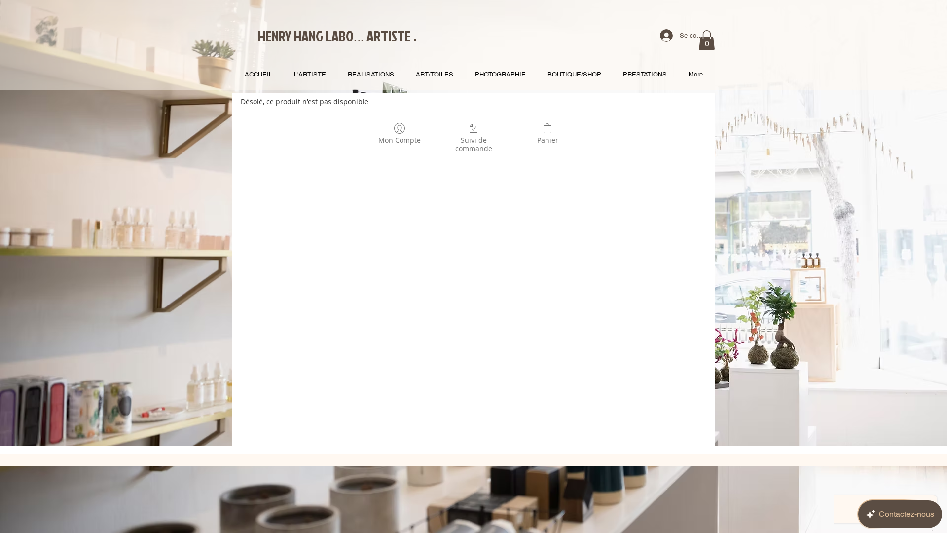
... (359, 35)
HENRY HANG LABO (306, 36)
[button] (706, 40)
